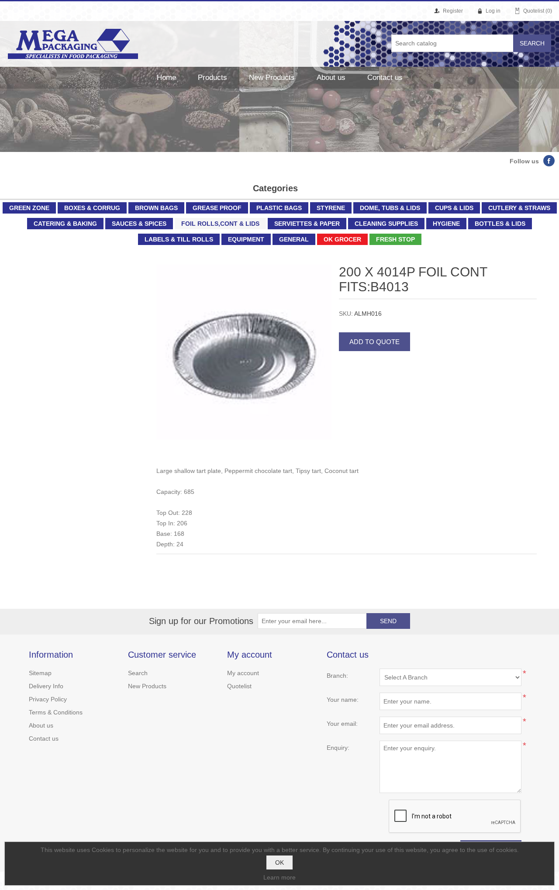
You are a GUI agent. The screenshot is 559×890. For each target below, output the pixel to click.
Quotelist (239, 686)
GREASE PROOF (217, 207)
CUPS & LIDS (454, 207)
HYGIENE (446, 223)
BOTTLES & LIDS (500, 223)
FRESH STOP (395, 239)
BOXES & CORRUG (92, 207)
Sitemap (40, 672)
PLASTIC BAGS (279, 207)
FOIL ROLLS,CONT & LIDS (220, 223)
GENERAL (294, 239)
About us (331, 77)
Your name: (343, 699)
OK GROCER (342, 239)
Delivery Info (46, 686)
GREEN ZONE (29, 207)
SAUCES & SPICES (139, 223)
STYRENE (331, 207)
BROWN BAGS (156, 207)
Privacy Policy (48, 699)
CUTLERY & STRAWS (519, 207)
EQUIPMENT (246, 239)
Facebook (549, 160)
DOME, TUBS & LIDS (390, 207)
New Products (272, 77)
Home (166, 77)
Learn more (279, 877)
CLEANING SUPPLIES (386, 223)
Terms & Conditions (56, 712)
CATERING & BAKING (65, 223)
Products (212, 77)
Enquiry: (338, 747)
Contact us (385, 77)
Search (138, 672)
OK (279, 862)
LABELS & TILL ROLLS (179, 239)
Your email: (342, 723)
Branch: (337, 675)
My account (243, 672)
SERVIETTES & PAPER (307, 223)
